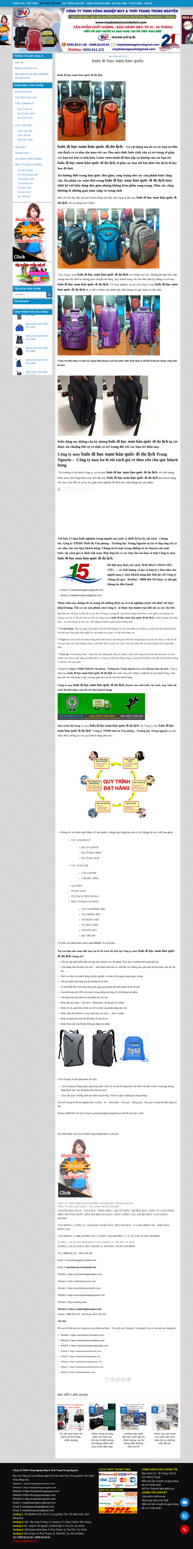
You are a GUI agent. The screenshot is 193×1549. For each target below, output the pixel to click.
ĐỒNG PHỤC (105, 1210)
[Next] (178, 1429)
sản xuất (157, 832)
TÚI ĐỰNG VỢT (25, 183)
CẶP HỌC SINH (25, 140)
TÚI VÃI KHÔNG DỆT (28, 175)
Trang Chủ (19, 3)
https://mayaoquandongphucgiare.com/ (86, 1295)
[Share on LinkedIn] (128, 1379)
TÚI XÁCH (90, 1210)
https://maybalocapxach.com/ (82, 1281)
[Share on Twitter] (112, 1379)
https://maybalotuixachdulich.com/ (84, 1288)
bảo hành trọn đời (140, 607)
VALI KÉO (20, 147)
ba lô (104, 460)
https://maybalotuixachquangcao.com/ (86, 1361)
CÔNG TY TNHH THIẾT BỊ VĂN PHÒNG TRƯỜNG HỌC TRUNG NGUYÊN (95, 1203)
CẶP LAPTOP (24, 135)
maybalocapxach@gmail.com (86, 595)
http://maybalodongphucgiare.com (40, 1487)
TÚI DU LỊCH (22, 153)
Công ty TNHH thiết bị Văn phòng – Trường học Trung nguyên (130, 730)
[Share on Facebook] (107, 1379)
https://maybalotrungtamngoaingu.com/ (89, 1345)
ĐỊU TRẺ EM (24, 196)
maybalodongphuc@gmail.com (86, 590)
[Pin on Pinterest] (123, 1379)
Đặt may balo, (153, 668)
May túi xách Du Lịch (26, 68)
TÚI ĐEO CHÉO (25, 170)
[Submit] (49, 294)
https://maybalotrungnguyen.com (41, 1491)
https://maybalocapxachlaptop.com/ (88, 1340)
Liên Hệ (148, 3)
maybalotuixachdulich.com (42, 1483)
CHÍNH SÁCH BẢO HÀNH (98, 3)
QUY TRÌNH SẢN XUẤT (73, 3)
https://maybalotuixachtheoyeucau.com (86, 1367)
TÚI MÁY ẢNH (24, 188)
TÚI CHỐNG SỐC (26, 179)
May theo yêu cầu (50, 3)
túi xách (117, 460)
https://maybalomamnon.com (82, 1372)
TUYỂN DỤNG (135, 3)
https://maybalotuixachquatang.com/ (85, 1356)
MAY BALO (75, 1210)
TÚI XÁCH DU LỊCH (26, 97)
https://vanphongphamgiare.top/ (85, 1309)
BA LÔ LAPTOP (25, 109)
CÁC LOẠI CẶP (23, 125)
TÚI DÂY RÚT (24, 192)
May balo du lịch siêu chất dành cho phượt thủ (32, 76)
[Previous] (57, 1429)
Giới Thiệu (32, 3)
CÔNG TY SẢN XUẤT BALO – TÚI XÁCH (79, 1206)
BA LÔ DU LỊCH (23, 92)
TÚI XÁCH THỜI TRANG (28, 159)
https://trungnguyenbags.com (39, 1495)
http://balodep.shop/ (77, 1302)
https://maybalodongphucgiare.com (84, 1274)
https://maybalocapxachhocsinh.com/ (85, 1351)
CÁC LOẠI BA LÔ (24, 103)
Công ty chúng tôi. (111, 613)
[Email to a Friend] (117, 1379)
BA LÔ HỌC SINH (26, 113)
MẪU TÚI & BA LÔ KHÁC (28, 164)
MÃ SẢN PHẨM (119, 3)
